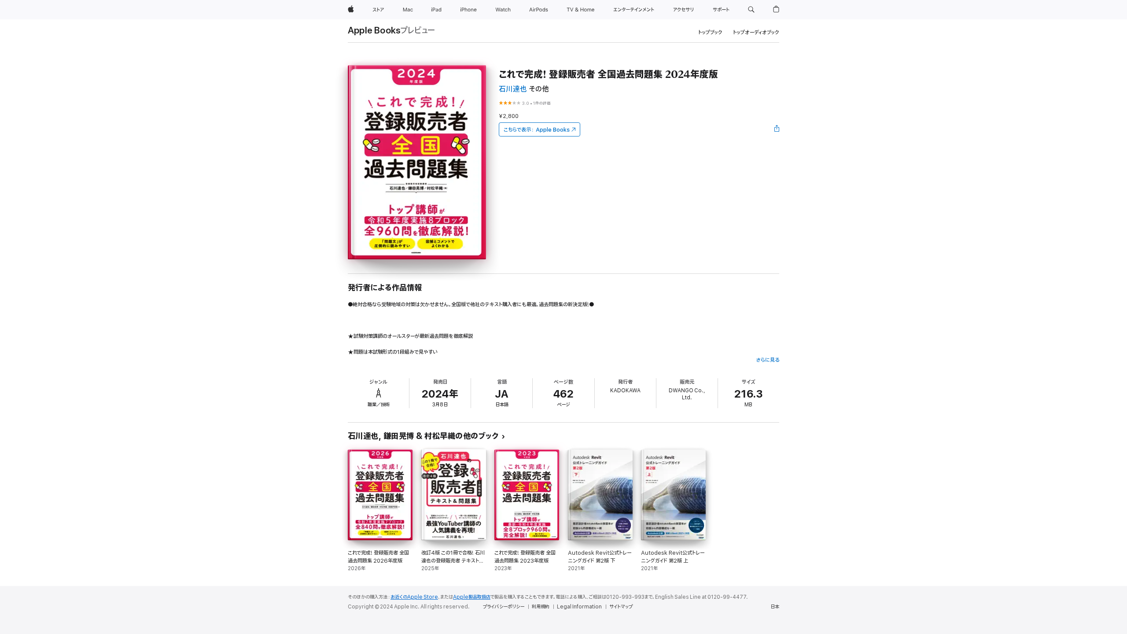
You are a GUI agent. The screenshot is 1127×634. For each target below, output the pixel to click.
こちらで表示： (537, 129)
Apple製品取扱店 (471, 597)
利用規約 (540, 607)
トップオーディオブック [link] (756, 32)
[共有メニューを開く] (777, 129)
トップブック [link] (710, 32)
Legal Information (579, 607)
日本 (774, 607)
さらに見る (767, 360)
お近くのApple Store (414, 597)
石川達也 (513, 89)
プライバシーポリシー (503, 607)
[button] (751, 9)
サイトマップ (621, 607)
